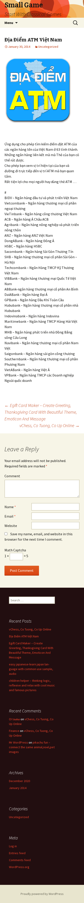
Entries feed (17, 853)
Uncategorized (48, 47)
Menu (8, 22)
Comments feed (20, 860)
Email (10, 516)
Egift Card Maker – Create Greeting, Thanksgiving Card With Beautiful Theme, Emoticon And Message (40, 411)
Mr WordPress (18, 742)
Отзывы (14, 719)
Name (10, 507)
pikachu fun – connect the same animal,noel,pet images (32, 747)
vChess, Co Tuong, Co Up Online (49, 425)
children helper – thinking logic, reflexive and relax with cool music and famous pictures (32, 685)
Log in (13, 846)
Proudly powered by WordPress (42, 894)
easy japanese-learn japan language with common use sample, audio (31, 669)
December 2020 (19, 781)
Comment (12, 476)
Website (10, 525)
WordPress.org (19, 867)
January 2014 (17, 788)
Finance (14, 731)
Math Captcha (15, 550)
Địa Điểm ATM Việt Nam (24, 636)
